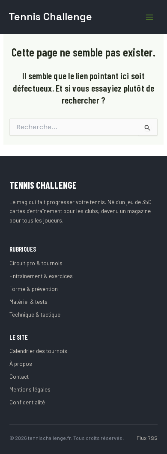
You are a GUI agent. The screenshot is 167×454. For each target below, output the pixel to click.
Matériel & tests (28, 301)
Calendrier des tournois (38, 350)
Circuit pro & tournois (36, 263)
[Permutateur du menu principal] (149, 17)
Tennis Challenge (50, 16)
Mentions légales (30, 389)
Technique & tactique (34, 314)
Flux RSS (147, 438)
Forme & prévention (33, 288)
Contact (19, 376)
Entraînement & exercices (41, 276)
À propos (20, 363)
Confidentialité (27, 402)
